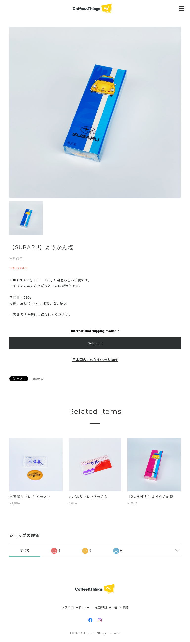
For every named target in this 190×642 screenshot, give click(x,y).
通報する (38, 379)
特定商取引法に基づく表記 (111, 607)
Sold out (95, 343)
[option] (95, 112)
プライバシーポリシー (76, 607)
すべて (25, 550)
